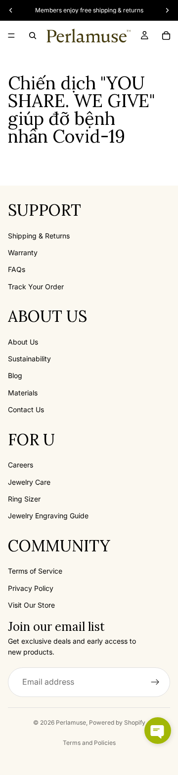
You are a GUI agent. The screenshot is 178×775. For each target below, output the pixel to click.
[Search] (33, 35)
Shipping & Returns (39, 236)
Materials (23, 392)
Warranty (23, 252)
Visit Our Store (31, 605)
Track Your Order (36, 286)
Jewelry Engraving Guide (48, 515)
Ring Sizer (24, 499)
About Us (23, 342)
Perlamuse (71, 722)
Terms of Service (35, 571)
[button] (157, 730)
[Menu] (11, 35)
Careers (20, 465)
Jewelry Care (29, 482)
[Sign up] (155, 682)
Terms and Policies (89, 742)
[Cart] (166, 35)
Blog (15, 375)
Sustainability (29, 358)
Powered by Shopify (117, 722)
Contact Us (26, 409)
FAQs (16, 269)
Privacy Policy (30, 588)
